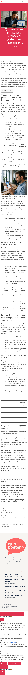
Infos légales (12, 606)
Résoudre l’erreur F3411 (11, 575)
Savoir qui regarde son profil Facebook (15, 590)
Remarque (14, 633)
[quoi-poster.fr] (1, 1)
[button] (22, 1)
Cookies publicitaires (6, 653)
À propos (3, 606)
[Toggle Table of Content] (10, 91)
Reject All (11, 614)
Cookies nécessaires (6, 621)
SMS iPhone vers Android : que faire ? (15, 586)
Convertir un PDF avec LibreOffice (14, 595)
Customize (3, 614)
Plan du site (17, 606)
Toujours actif (14, 621)
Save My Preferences (14, 663)
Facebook (5, 515)
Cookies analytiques (6, 642)
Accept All (19, 614)
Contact (7, 606)
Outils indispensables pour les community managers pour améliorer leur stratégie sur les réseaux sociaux (12, 524)
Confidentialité (5, 607)
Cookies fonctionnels (6, 633)
